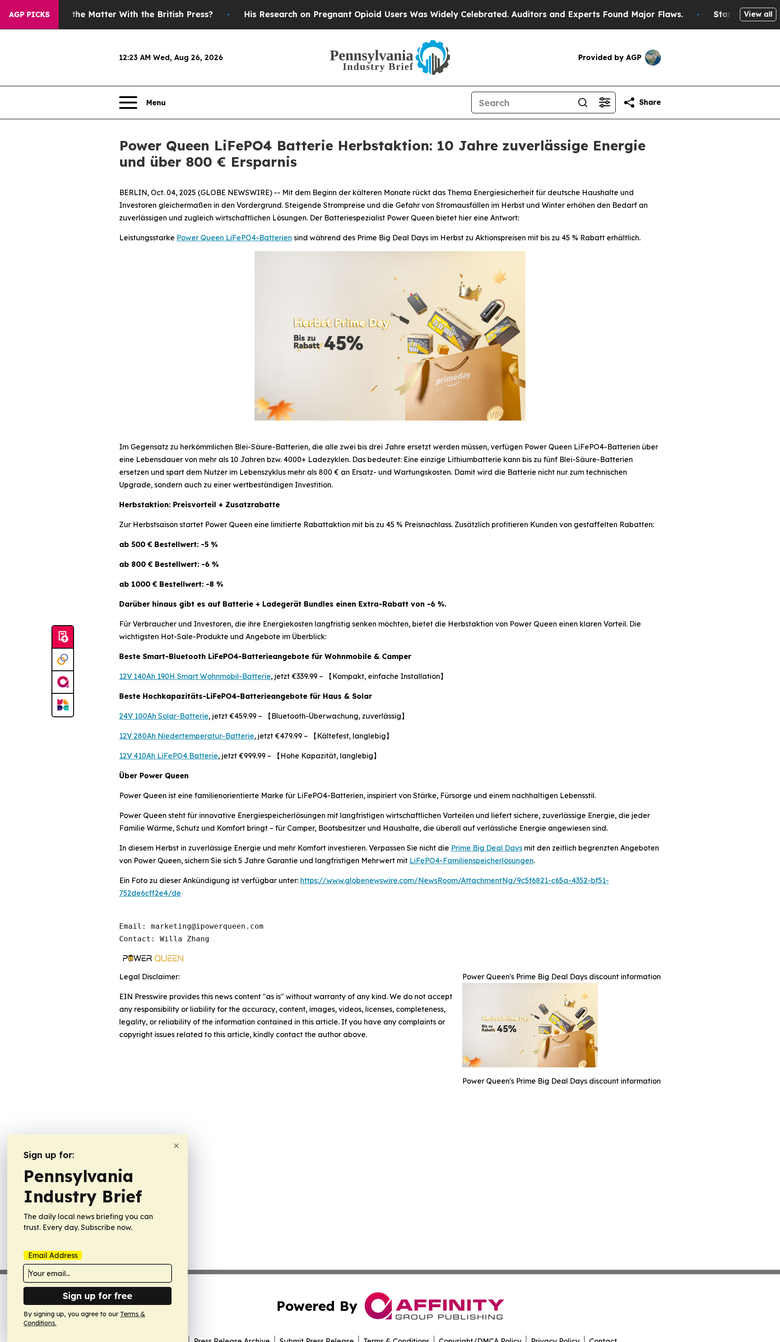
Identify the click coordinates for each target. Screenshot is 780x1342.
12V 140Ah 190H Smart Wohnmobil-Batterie (195, 676)
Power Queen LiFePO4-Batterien (234, 237)
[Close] (176, 1145)
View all (758, 14)
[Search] (583, 102)
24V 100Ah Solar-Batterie (164, 715)
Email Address (53, 1255)
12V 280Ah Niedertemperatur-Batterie (186, 735)
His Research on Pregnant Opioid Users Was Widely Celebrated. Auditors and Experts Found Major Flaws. (463, 14)
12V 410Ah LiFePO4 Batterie (168, 755)
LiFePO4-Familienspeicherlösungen (471, 860)
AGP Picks (29, 14)
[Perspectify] (62, 660)
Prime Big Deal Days (486, 847)
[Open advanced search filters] (604, 102)
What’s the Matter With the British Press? (127, 14)
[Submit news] (62, 637)
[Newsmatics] (62, 705)
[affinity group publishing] (62, 682)
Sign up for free (97, 1295)
